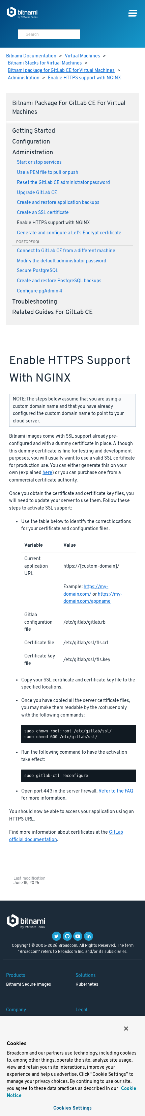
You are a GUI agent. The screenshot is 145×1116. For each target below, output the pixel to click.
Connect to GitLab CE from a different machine (66, 251)
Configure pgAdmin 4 (39, 291)
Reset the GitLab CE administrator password (63, 183)
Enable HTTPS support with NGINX (84, 78)
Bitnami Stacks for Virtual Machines (45, 63)
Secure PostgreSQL (37, 271)
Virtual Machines (82, 56)
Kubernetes (87, 984)
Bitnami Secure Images (28, 984)
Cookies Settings (72, 1108)
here (47, 473)
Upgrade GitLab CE (37, 193)
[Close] (126, 1028)
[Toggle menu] (132, 13)
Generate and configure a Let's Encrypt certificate (69, 233)
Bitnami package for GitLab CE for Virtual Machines (61, 71)
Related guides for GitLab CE (52, 312)
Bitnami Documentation (31, 56)
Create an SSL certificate (43, 213)
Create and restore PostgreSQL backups (59, 281)
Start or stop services (39, 162)
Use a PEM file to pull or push (47, 173)
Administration (23, 78)
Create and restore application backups (58, 203)
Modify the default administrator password (61, 261)
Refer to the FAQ (115, 791)
